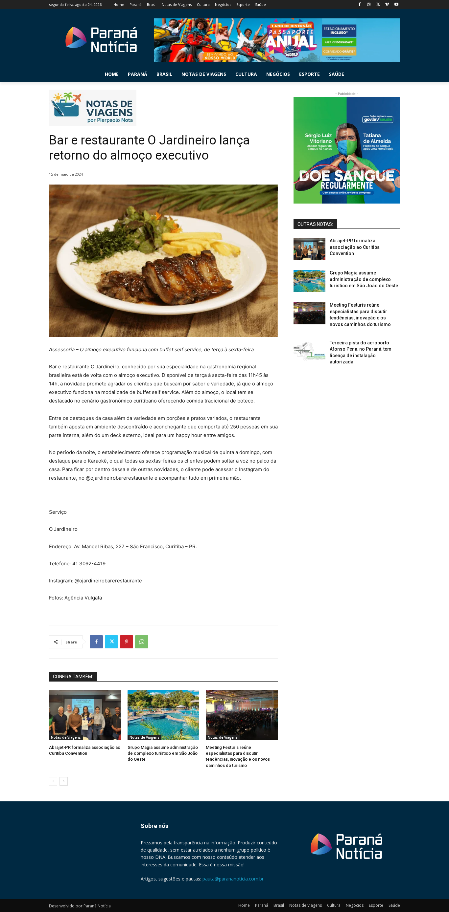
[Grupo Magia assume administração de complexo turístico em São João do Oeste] (164, 715)
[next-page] (63, 781)
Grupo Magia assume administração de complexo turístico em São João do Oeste (163, 753)
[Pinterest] (126, 641)
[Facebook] (360, 5)
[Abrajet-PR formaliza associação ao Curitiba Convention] (85, 715)
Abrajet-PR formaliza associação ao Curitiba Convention (355, 247)
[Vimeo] (387, 5)
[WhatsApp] (141, 641)
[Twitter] (378, 5)
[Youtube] (396, 5)
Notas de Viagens (66, 737)
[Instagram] (369, 5)
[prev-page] (53, 781)
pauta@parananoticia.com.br (233, 879)
